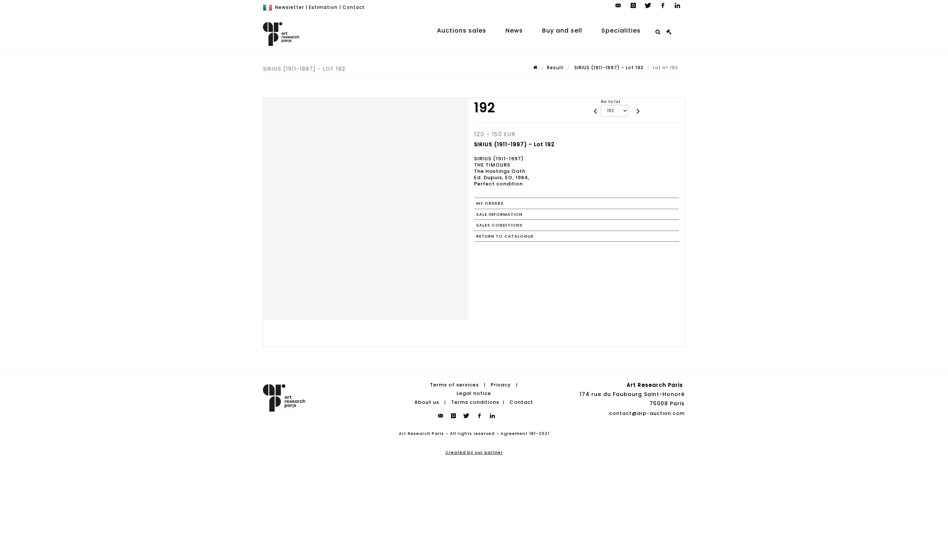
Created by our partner (474, 452)
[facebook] (662, 5)
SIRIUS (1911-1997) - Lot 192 (608, 67)
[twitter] (648, 5)
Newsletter (289, 7)
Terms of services (454, 384)
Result (555, 67)
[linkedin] (677, 5)
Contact (354, 7)
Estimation (323, 7)
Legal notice (474, 393)
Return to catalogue (505, 236)
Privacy (501, 384)
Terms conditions (475, 402)
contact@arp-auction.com (647, 413)
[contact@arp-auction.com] (618, 5)
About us (426, 402)
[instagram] (633, 5)
